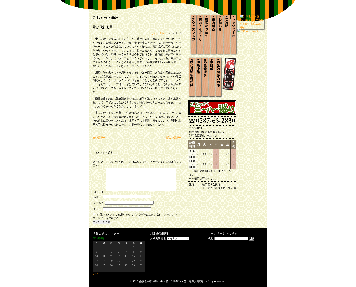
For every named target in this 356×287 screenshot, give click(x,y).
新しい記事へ (174, 137)
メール (98, 202)
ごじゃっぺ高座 (156, 33)
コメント (99, 192)
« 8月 (96, 274)
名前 (97, 196)
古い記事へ (99, 137)
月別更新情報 (158, 238)
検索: (211, 238)
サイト (97, 209)
